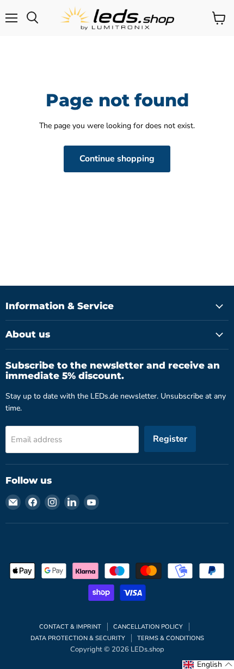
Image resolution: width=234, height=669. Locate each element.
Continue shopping (117, 159)
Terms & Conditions (170, 638)
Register (170, 439)
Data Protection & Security (77, 638)
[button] (208, 664)
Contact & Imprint (70, 627)
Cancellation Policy (148, 627)
